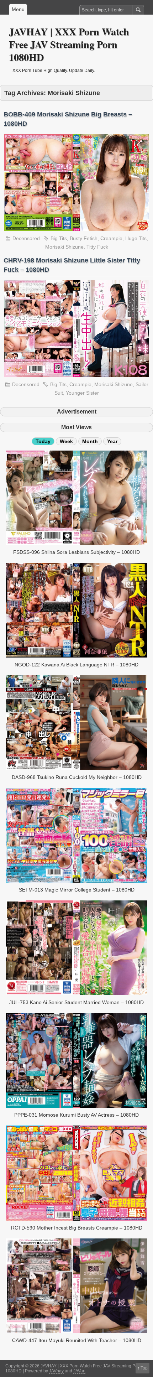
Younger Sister (82, 393)
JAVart (79, 1370)
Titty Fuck (97, 247)
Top (144, 1368)
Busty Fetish (83, 238)
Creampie (111, 238)
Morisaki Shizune (64, 247)
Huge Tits (136, 238)
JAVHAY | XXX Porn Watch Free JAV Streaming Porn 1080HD (69, 44)
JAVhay (56, 1370)
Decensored (26, 238)
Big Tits (59, 238)
